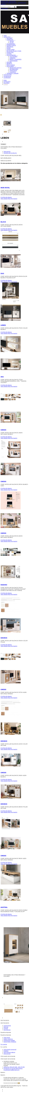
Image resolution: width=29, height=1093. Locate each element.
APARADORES (11, 44)
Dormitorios (7, 1030)
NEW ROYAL (5, 187)
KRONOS (4, 638)
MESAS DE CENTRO (15, 67)
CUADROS (13, 72)
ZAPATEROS (13, 70)
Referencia (4, 160)
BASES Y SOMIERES (15, 59)
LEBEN (3, 325)
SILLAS (12, 42)
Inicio (5, 35)
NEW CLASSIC (11, 65)
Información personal (10, 1049)
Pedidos (6, 1051)
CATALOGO (8, 37)
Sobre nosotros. (8, 1039)
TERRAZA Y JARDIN (12, 73)
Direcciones (7, 1053)
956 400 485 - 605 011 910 (8, 1)
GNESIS (3, 430)
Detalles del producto (10, 153)
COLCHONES (13, 56)
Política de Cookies (9, 1040)
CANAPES (12, 58)
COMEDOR (11, 39)
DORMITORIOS (11, 45)
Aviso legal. (7, 1037)
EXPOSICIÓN (7, 75)
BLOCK (3, 222)
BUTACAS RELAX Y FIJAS (14, 51)
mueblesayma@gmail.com (9, 2)
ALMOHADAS (13, 60)
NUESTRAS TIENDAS (10, 1041)
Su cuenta (4, 1044)
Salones (6, 1027)
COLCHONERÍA (12, 55)
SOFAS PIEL (10, 52)
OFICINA (9, 62)
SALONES (9, 38)
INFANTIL (9, 63)
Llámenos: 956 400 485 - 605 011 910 (14, 1067)
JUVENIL (9, 53)
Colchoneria (7, 1025)
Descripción (7, 151)
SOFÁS (9, 48)
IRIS (2, 377)
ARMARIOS (10, 46)
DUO (2, 273)
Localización (7, 77)
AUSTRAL (4, 907)
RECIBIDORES (14, 69)
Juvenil (6, 1028)
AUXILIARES (11, 66)
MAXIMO (4, 585)
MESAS (12, 41)
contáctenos (7, 76)
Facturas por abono (9, 1052)
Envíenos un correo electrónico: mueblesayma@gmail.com (13, 1069)
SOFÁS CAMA (10, 49)
